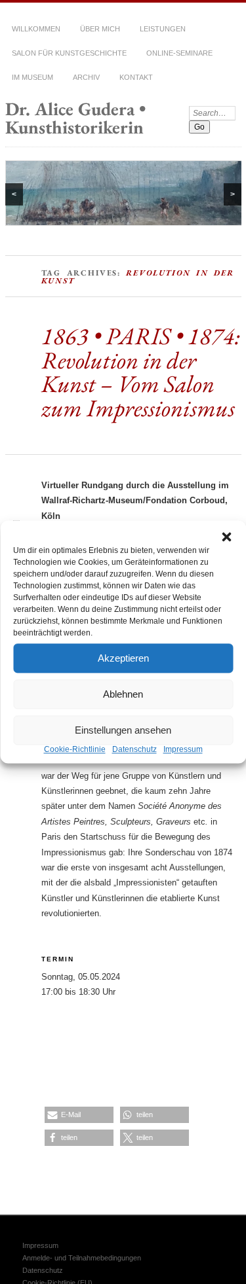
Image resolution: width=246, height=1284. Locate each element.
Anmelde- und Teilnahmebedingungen (81, 1258)
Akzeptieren (123, 658)
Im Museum (32, 77)
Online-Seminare (179, 53)
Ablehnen (123, 694)
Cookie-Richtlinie (75, 749)
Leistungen (163, 29)
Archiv (86, 77)
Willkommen (36, 29)
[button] (226, 536)
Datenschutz (134, 749)
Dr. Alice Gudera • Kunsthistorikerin (75, 118)
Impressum (183, 749)
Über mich (100, 29)
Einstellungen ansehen (123, 730)
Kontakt (136, 77)
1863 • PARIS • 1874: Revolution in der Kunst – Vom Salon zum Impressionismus (140, 383)
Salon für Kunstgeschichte (69, 53)
